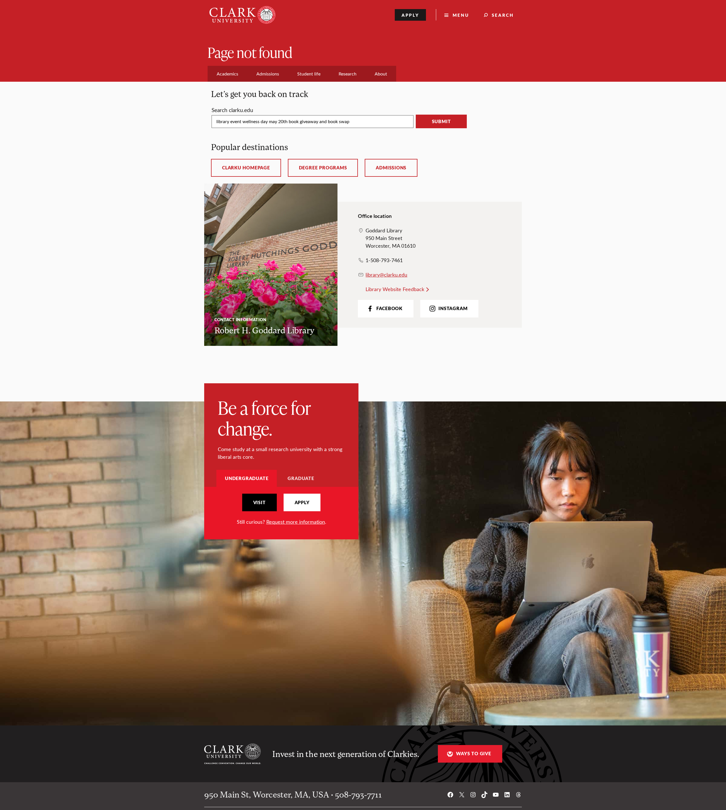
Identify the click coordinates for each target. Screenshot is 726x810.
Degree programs (323, 168)
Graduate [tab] (301, 478)
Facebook (389, 308)
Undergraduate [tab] (246, 478)
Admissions (391, 168)
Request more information (295, 521)
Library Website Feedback (395, 289)
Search (503, 15)
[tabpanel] (281, 510)
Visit (259, 502)
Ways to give (473, 753)
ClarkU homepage (246, 168)
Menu (461, 15)
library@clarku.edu (386, 274)
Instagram (452, 308)
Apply (410, 15)
